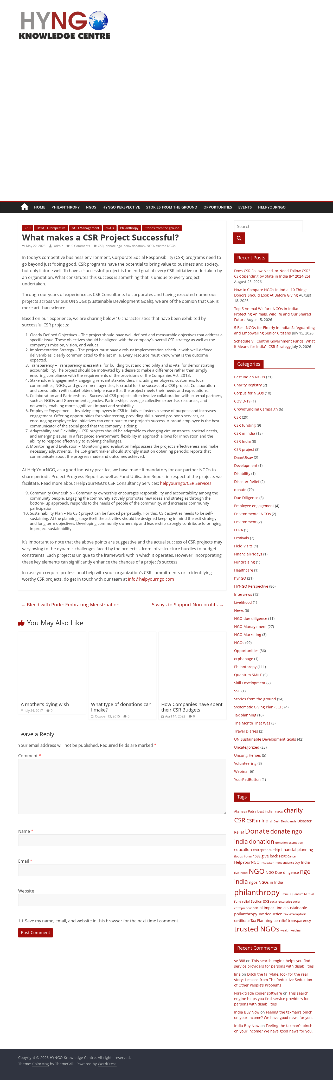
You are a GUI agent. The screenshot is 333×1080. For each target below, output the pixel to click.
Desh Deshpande (284, 821)
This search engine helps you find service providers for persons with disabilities (271, 999)
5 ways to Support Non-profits (188, 604)
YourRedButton (247, 779)
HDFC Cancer (288, 856)
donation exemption (289, 842)
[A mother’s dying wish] (52, 635)
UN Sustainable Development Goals (265, 739)
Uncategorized (246, 747)
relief (246, 901)
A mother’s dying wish (45, 704)
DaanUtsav (243, 457)
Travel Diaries (246, 731)
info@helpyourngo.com (151, 579)
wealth (285, 930)
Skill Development (249, 682)
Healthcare (243, 570)
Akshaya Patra (245, 811)
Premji (285, 894)
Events (245, 207)
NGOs (91, 207)
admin (59, 246)
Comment (29, 756)
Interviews (243, 594)
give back (269, 855)
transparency (299, 920)
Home (39, 207)
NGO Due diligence (282, 872)
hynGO (240, 578)
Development (245, 465)
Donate (257, 831)
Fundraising (244, 562)
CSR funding (245, 425)
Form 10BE (252, 856)
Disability (242, 473)
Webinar (241, 771)
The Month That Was (252, 723)
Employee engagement (254, 505)
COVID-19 (242, 401)
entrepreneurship (266, 850)
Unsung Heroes (247, 755)
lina (237, 974)
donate (240, 489)
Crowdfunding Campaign (256, 409)
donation (138, 246)
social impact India (269, 907)
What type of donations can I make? (121, 707)
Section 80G (260, 901)
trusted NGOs (166, 246)
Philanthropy (66, 207)
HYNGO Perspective (121, 207)
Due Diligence (246, 497)
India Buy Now (246, 1012)
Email (25, 861)
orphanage (243, 658)
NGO (150, 246)
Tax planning (245, 715)
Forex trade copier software (258, 993)
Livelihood (243, 602)
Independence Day (287, 862)
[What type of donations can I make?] (122, 635)
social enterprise (281, 901)
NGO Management (85, 228)
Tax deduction (270, 913)
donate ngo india (118, 246)
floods (238, 856)
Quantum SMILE (248, 674)
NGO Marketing (247, 634)
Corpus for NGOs (249, 393)
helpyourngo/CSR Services (186, 483)
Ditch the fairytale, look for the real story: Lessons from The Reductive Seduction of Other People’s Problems (273, 980)
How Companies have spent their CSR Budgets (191, 707)
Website (26, 891)
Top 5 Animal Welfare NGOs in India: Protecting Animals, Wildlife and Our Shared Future (272, 314)
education (243, 849)
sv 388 (239, 960)
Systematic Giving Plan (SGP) (258, 707)
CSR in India (244, 433)
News (239, 610)
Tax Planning (261, 920)
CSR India (242, 441)
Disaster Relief (246, 481)
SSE (237, 690)
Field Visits (243, 546)
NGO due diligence (250, 618)
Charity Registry (248, 385)
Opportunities (217, 207)
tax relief (280, 920)
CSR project (244, 449)
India (305, 862)
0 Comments (80, 246)
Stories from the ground (171, 207)
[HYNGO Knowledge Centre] (24, 207)
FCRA (238, 529)
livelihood (241, 873)
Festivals (241, 537)
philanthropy (257, 892)
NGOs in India (271, 882)
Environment (245, 521)
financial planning (297, 849)
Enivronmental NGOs (252, 513)
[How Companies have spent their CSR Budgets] (192, 635)
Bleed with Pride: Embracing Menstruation (70, 604)
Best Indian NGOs (249, 376)
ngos (253, 882)
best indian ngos (270, 811)
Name (25, 831)
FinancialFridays (248, 554)
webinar (296, 930)
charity (293, 810)
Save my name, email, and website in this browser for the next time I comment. (102, 921)
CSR (27, 228)
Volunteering (245, 763)
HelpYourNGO (272, 207)
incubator (267, 862)
